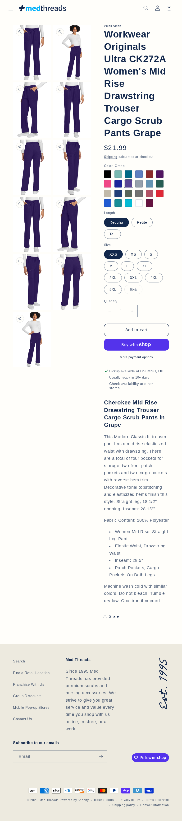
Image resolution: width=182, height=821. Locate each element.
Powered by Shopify (74, 800)
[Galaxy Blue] (118, 184)
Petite (142, 222)
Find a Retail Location (31, 673)
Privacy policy (130, 800)
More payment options (136, 357)
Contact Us (22, 719)
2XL (112, 278)
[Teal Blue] (118, 203)
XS (133, 254)
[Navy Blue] (118, 193)
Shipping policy (123, 805)
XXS (113, 254)
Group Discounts (27, 696)
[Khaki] (107, 193)
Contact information (154, 805)
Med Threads (49, 800)
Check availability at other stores (131, 386)
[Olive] (128, 193)
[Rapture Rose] (149, 193)
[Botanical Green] (118, 174)
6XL (136, 290)
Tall (112, 234)
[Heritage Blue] (149, 184)
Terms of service (157, 800)
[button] (11, 8)
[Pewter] (139, 193)
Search (19, 661)
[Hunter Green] (160, 184)
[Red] (160, 193)
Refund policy (104, 800)
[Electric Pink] (107, 184)
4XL (153, 278)
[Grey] (139, 184)
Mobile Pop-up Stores (31, 707)
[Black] (107, 174)
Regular (116, 222)
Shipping (110, 157)
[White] (139, 203)
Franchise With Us (28, 684)
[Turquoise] (128, 203)
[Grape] (128, 184)
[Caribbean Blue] (128, 174)
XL (144, 266)
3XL (133, 278)
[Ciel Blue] (139, 174)
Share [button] (114, 616)
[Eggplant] (160, 174)
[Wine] (149, 203)
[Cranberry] (149, 174)
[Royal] (107, 203)
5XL (112, 289)
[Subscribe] (101, 757)
